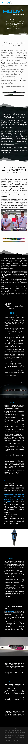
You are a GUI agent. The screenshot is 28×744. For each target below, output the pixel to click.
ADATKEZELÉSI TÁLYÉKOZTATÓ (10, 737)
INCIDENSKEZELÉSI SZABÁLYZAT (13, 740)
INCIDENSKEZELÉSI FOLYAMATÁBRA (14, 742)
